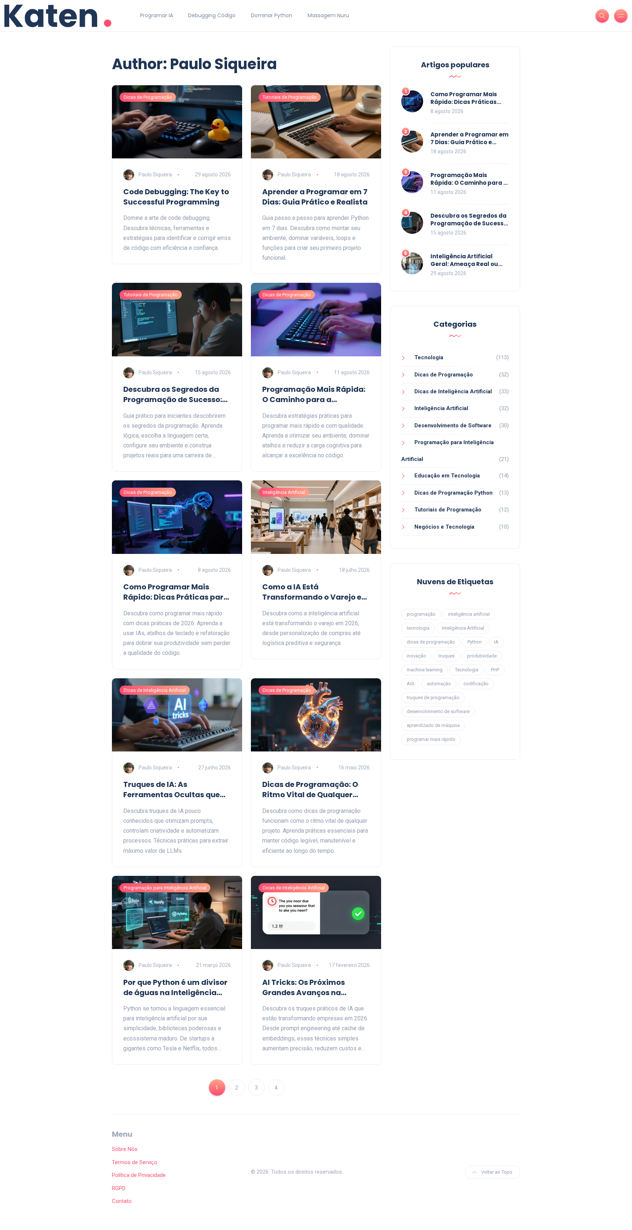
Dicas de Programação (148, 97)
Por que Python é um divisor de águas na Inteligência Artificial (175, 987)
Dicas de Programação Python (453, 493)
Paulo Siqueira (155, 174)
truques (447, 656)
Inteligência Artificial (284, 492)
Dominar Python (271, 15)
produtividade (482, 656)
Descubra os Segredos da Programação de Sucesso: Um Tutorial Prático (172, 394)
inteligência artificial (469, 614)
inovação (416, 656)
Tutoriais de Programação (290, 97)
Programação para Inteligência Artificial (165, 887)
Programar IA (156, 15)
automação (439, 683)
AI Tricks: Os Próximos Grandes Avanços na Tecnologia (303, 987)
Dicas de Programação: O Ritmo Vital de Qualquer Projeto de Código (310, 789)
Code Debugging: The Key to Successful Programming (176, 197)
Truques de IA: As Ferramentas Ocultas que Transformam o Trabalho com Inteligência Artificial (172, 789)
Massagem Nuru (328, 15)
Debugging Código (212, 15)
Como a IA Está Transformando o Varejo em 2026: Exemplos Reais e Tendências (315, 592)
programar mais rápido (431, 739)
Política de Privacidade (139, 1175)
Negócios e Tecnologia (444, 527)
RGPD (118, 1188)
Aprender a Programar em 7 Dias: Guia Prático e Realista (315, 197)
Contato (122, 1201)
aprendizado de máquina (433, 725)
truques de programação (433, 697)
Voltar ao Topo (496, 1172)
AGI (410, 683)
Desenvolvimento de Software (453, 425)
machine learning (425, 669)
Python (474, 642)
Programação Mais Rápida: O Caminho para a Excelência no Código (313, 394)
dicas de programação (431, 642)
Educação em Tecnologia (447, 475)
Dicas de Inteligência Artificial (155, 690)
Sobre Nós (125, 1149)
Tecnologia (428, 357)
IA (496, 642)
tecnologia (418, 628)
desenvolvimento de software (438, 711)
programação (421, 614)
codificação (476, 683)
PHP (495, 669)
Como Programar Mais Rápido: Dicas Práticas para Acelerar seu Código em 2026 (176, 592)
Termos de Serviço (134, 1162)
